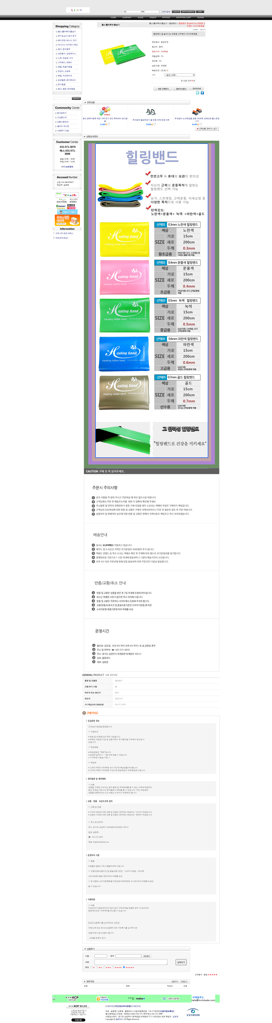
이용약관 (110, 1006)
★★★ (108, 967)
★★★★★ (129, 967)
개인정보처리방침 (122, 1006)
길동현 (175, 1016)
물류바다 (119, 1019)
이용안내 (136, 1006)
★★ (100, 967)
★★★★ (118, 967)
